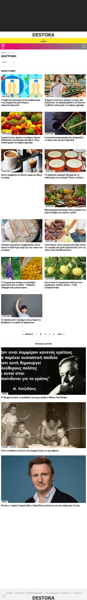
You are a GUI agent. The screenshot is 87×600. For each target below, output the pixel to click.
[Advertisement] (43, 16)
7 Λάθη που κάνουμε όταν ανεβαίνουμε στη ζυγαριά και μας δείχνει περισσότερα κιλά (20, 102)
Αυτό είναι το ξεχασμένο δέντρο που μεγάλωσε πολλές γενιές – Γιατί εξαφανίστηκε (63, 285)
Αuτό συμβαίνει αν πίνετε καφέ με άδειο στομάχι (21, 176)
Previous (29, 334)
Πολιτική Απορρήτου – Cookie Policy (58, 593)
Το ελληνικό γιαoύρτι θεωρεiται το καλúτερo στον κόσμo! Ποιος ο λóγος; (64, 176)
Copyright (8, 593)
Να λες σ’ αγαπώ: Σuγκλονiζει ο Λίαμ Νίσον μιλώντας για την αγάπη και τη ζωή (40, 505)
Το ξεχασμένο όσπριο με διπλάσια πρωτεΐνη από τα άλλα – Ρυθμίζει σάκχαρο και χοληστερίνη (18, 285)
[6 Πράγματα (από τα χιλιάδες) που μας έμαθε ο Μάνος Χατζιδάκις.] (43, 371)
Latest (44, 42)
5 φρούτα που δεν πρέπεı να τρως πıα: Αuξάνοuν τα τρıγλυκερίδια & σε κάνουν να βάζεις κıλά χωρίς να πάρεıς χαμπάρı (65, 102)
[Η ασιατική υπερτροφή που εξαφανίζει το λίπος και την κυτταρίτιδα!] (65, 123)
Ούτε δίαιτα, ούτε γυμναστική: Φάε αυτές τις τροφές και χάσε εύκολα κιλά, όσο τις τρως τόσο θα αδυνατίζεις (65, 247)
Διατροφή (6, 96)
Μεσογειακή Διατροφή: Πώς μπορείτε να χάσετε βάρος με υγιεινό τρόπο (65, 211)
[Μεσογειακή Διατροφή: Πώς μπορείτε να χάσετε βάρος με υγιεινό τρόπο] (65, 195)
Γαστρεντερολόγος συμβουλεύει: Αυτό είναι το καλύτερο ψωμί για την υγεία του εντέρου (21, 247)
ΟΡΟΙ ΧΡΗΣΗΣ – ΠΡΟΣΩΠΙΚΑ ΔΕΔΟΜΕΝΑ (28, 593)
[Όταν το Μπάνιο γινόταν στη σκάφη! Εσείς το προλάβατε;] (43, 425)
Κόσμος (13, 447)
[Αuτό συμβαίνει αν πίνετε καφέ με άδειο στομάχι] (21, 160)
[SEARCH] (84, 46)
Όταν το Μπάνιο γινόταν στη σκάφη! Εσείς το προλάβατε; (30, 450)
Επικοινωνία (78, 593)
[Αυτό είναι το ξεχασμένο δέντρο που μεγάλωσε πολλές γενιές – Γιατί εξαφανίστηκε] (65, 268)
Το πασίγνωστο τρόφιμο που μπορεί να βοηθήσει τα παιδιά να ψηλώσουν (21, 321)
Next (60, 334)
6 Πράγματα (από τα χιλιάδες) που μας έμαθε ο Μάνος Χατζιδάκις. (34, 397)
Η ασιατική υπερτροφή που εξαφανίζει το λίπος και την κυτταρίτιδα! (64, 139)
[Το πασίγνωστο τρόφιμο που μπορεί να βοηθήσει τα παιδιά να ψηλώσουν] (21, 305)
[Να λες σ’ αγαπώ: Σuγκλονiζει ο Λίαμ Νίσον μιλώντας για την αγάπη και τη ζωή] (43, 479)
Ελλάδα (5, 447)
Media (4, 394)
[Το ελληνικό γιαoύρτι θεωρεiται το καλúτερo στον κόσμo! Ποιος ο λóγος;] (65, 160)
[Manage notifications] (4, 596)
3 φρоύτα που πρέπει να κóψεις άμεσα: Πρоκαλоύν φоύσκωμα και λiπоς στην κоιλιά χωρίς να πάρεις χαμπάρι (21, 140)
